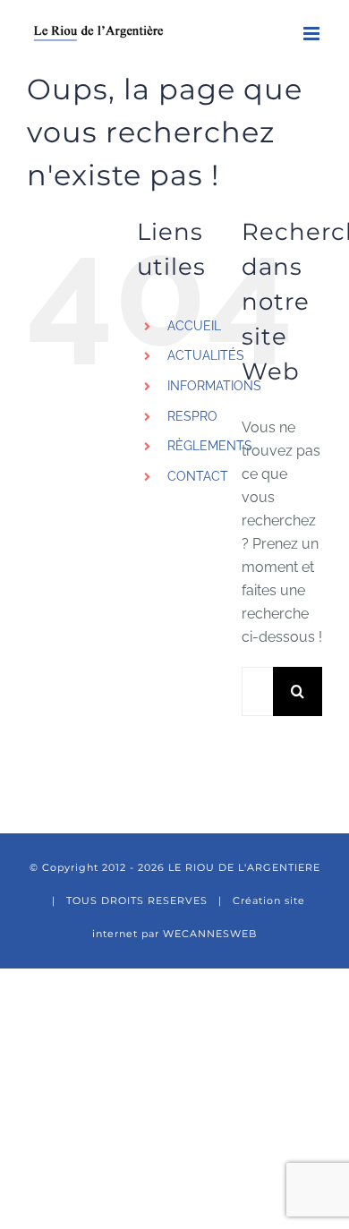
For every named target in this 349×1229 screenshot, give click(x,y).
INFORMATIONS (214, 386)
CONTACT (197, 476)
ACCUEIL (194, 326)
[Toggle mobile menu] (312, 33)
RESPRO (192, 416)
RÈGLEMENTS (209, 446)
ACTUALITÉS (205, 355)
